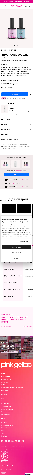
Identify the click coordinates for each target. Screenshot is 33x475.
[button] (9, 211)
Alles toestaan (16, 247)
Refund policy (5, 446)
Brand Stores (5, 428)
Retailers (4, 436)
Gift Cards (4, 390)
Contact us (4, 401)
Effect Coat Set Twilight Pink (12, 187)
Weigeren (16, 258)
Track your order (6, 406)
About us (4, 422)
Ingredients (5, 134)
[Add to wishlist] (30, 94)
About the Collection (9, 139)
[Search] (5, 6)
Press (3, 430)
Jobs (2, 433)
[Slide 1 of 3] (14, 45)
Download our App (7, 412)
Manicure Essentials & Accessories (12, 387)
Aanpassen (15, 252)
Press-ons (4, 382)
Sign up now (27, 326)
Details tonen (24, 241)
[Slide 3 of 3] (17, 45)
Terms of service (23, 446)
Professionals (5, 414)
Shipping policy (5, 449)
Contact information (16, 449)
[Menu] (2, 6)
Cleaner (12, 108)
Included (4, 124)
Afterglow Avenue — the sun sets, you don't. (16, 1)
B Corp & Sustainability (8, 425)
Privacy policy (13, 446)
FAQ (2, 398)
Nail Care (4, 385)
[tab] (16, 114)
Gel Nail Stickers (6, 379)
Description (5, 120)
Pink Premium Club (7, 409)
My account (5, 403)
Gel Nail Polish (5, 376)
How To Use (5, 129)
